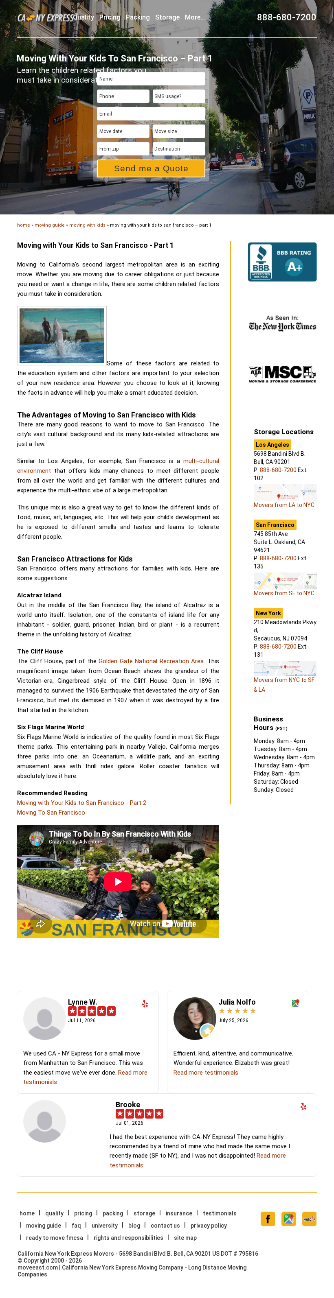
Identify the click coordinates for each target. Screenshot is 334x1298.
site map (185, 1238)
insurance (179, 1213)
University (105, 1225)
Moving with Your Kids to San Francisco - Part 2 (81, 802)
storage (167, 17)
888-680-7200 (286, 17)
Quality (83, 17)
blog (134, 1225)
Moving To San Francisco (51, 812)
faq (76, 1225)
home (23, 225)
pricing (110, 17)
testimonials (220, 1213)
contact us (165, 1225)
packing (138, 17)
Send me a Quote (151, 168)
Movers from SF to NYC (284, 593)
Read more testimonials (206, 1072)
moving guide (50, 225)
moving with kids (87, 225)
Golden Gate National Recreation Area (151, 661)
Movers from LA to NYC (284, 505)
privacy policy (209, 1225)
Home (27, 1213)
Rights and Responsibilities (128, 1238)
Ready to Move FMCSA (54, 1238)
